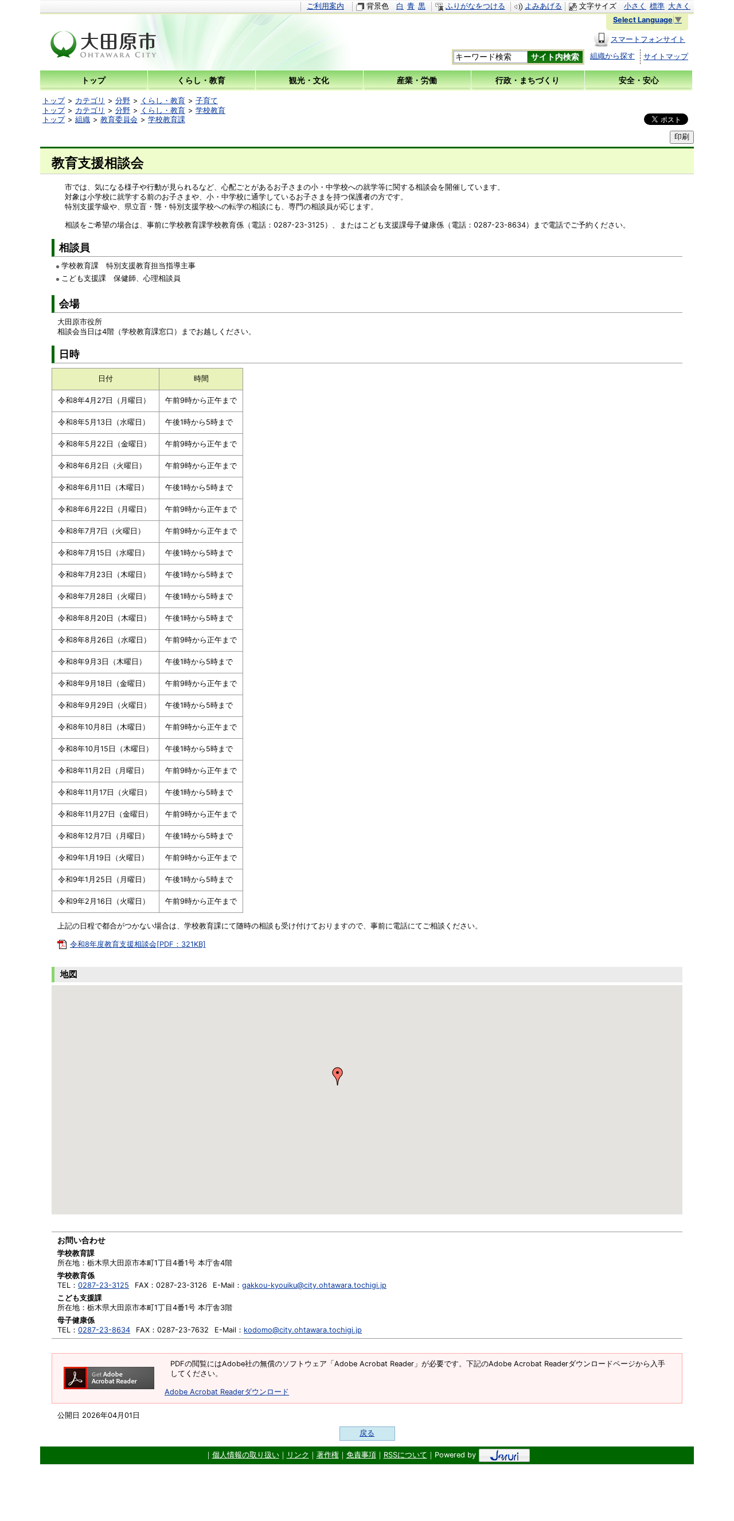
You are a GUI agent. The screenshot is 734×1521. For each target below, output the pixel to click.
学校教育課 (166, 119)
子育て (207, 100)
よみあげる (543, 6)
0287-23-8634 (104, 1330)
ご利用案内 (325, 6)
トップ (53, 100)
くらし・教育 (162, 100)
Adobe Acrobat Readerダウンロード (227, 1391)
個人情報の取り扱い (245, 1455)
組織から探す (612, 56)
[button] (338, 1076)
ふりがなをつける (475, 6)
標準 (657, 6)
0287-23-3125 (103, 1285)
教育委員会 (119, 119)
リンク (298, 1455)
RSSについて (405, 1455)
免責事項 (361, 1455)
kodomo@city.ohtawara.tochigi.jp (303, 1330)
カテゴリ (90, 100)
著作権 (328, 1455)
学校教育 (210, 110)
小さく (635, 6)
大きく (679, 6)
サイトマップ (665, 56)
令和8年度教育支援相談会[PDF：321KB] (138, 944)
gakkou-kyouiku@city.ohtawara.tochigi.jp (314, 1285)
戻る (367, 1433)
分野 (122, 100)
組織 (82, 119)
